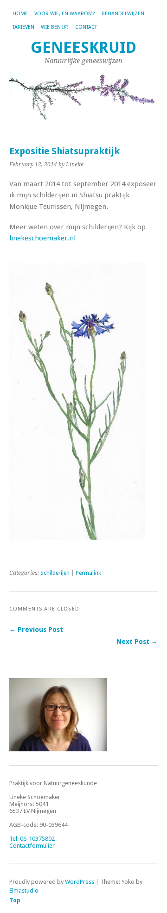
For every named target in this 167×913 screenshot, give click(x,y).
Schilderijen (55, 573)
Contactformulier (32, 845)
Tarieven (23, 27)
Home (20, 14)
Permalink (88, 573)
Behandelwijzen (123, 14)
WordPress (79, 881)
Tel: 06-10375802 (32, 838)
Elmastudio (24, 890)
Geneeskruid (83, 47)
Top (14, 900)
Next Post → (137, 641)
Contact (86, 27)
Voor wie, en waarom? (64, 14)
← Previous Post (36, 629)
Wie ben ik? (55, 27)
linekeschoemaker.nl (42, 238)
